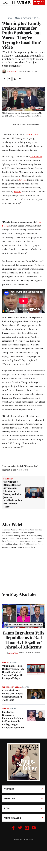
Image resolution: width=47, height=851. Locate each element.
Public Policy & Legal (11, 687)
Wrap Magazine (12, 818)
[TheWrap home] (20, 2)
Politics (37, 18)
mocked (17, 191)
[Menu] (5, 2)
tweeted (23, 179)
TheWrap (9, 789)
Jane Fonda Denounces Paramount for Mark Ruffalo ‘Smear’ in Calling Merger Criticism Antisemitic (13, 719)
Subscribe (39, 2)
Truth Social (36, 156)
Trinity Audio (26, 124)
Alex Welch (11, 71)
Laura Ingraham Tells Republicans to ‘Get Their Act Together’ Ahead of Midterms (23, 639)
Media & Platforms (23, 18)
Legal (7, 808)
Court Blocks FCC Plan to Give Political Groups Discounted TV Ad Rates (12, 695)
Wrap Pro (9, 799)
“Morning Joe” (32, 134)
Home (9, 18)
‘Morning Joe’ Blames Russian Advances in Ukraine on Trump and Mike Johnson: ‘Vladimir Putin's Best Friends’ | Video (12, 494)
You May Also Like (19, 594)
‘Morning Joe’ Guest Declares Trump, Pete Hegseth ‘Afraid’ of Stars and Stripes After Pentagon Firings (13, 672)
